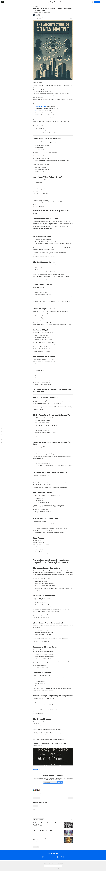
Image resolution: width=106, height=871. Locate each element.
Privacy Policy (61, 786)
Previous (37, 798)
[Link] (31, 138)
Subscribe (97, 2)
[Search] (90, 2)
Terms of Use (58, 784)
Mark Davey (38, 14)
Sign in (102, 2)
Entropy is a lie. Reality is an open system (44, 830)
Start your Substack (50, 865)
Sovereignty (35, 6)
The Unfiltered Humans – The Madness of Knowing (46, 822)
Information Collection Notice (53, 786)
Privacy (52, 863)
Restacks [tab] (40, 805)
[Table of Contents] (1, 435)
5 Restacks (45, 790)
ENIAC (36, 110)
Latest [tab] (37, 819)
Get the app (58, 865)
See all (35, 846)
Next (70, 798)
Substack (47, 868)
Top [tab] (34, 819)
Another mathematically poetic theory (40, 831)
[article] (53, 825)
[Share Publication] (92, 2)
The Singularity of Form (40, 106)
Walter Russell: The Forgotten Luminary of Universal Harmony (47, 838)
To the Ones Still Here (37, 824)
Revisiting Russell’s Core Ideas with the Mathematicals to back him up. (46, 840)
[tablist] (37, 806)
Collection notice (60, 863)
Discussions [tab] (41, 819)
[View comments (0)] (38, 18)
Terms (55, 863)
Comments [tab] (35, 805)
